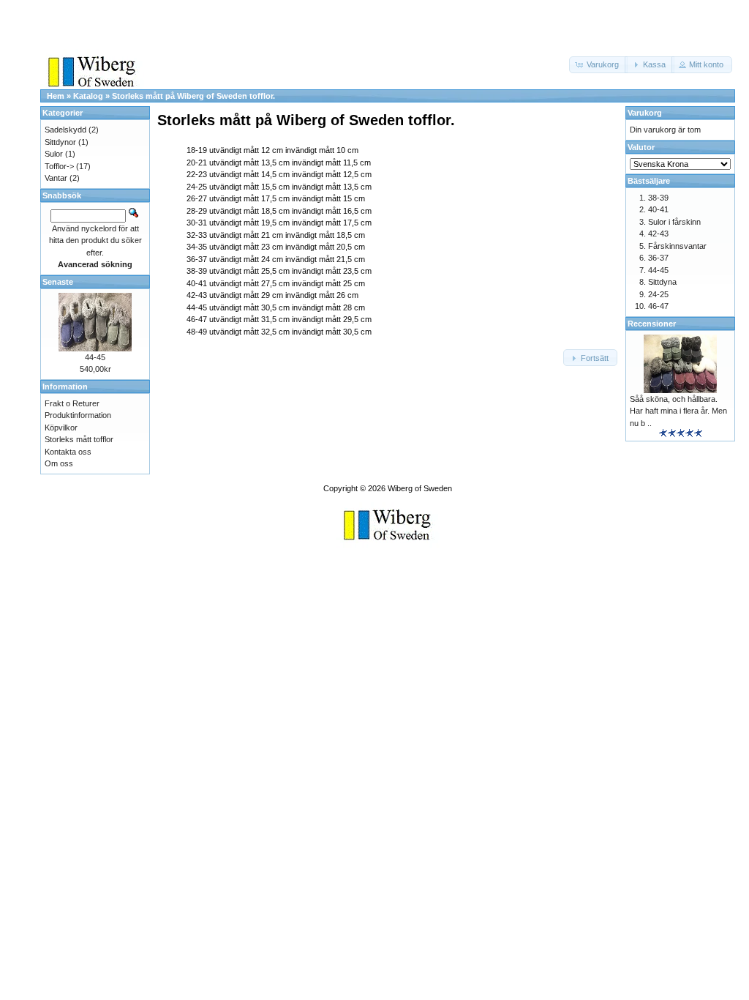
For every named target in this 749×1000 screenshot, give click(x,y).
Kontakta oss (68, 451)
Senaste (57, 281)
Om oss (59, 463)
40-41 (658, 209)
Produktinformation (78, 415)
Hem (55, 96)
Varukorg (645, 112)
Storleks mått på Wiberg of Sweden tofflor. (193, 96)
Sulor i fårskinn (674, 221)
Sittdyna (662, 281)
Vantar (56, 177)
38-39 (658, 197)
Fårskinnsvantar (677, 246)
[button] (598, 64)
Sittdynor (60, 142)
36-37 (658, 257)
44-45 (95, 357)
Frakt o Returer (72, 403)
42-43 (658, 233)
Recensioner (652, 323)
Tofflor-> (59, 166)
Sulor (54, 153)
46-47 (658, 306)
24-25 (658, 294)
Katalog (88, 96)
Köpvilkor (61, 427)
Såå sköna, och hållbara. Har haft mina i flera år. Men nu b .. (678, 411)
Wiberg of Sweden (420, 488)
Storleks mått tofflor (79, 439)
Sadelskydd (65, 129)
